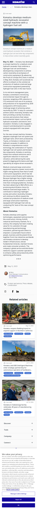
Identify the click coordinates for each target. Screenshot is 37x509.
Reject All (18, 499)
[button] (6, 291)
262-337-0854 (13, 277)
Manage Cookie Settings (18, 494)
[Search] (34, 2)
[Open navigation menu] (3, 2)
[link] (13, 291)
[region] (18, 478)
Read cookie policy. (13, 490)
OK (18, 505)
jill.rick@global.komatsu (15, 276)
